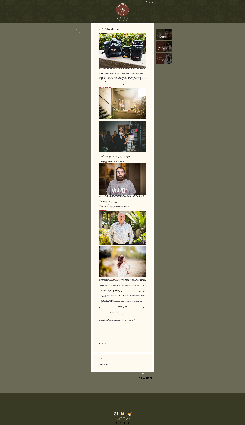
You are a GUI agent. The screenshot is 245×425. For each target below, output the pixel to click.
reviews (102, 339)
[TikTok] (128, 18)
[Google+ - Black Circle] (147, 378)
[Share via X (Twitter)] (102, 343)
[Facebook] (124, 18)
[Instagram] (117, 18)
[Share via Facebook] (99, 343)
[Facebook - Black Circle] (140, 378)
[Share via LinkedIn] (105, 343)
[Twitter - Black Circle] (144, 378)
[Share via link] (108, 343)
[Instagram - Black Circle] (151, 378)
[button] (152, 2)
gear (99, 339)
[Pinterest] (120, 18)
